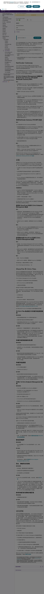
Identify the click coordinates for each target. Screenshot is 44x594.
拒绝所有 (36, 6)
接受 (29, 6)
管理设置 (22, 6)
